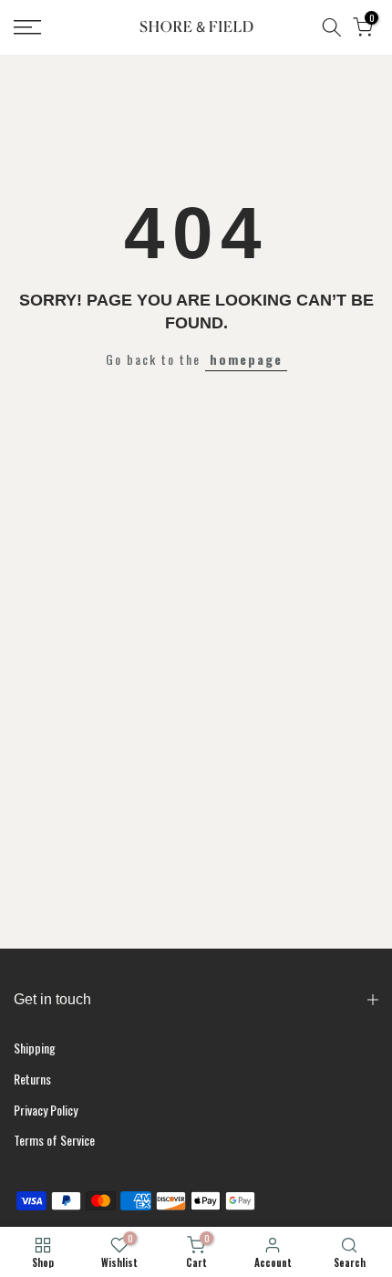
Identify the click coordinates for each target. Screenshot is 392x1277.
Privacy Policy (45, 1109)
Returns (32, 1078)
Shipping (35, 1047)
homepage (246, 359)
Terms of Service (54, 1139)
